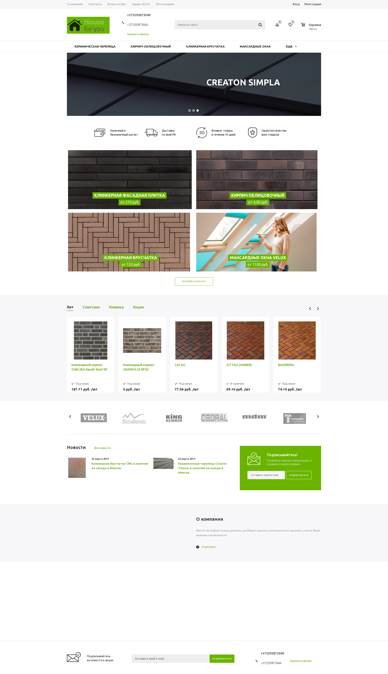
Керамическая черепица (95, 46)
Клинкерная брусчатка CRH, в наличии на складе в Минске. (120, 466)
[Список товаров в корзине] (311, 28)
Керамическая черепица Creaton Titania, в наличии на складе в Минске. (202, 468)
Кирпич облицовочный (151, 46)
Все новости (102, 447)
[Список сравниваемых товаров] (278, 26)
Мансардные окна (255, 46)
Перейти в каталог (194, 281)
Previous (310, 308)
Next (318, 308)
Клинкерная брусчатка (205, 46)
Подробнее (208, 547)
